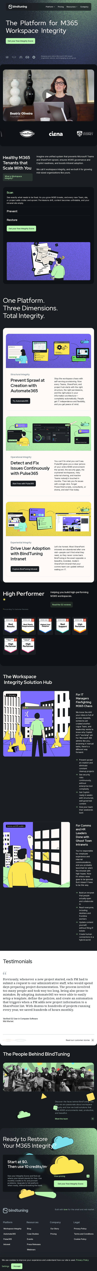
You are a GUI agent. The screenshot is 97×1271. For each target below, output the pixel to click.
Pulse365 (7, 1239)
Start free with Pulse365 (23, 483)
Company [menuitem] (84, 7)
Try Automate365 (20, 401)
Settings (5, 1266)
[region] (48, 991)
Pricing (53, 1234)
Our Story (54, 1228)
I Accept (16, 1266)
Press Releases (34, 1244)
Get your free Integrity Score (20, 41)
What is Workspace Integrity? (13, 177)
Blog (29, 1228)
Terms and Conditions (83, 1234)
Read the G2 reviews (61, 604)
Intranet (6, 1244)
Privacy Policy (80, 1228)
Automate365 (9, 1234)
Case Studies (33, 1234)
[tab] (4, 1040)
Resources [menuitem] (71, 7)
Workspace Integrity (12, 1228)
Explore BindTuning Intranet (25, 569)
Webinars (31, 1249)
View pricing (59, 1176)
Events (30, 1239)
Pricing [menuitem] (61, 7)
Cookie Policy (80, 1239)
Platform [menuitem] (49, 7)
